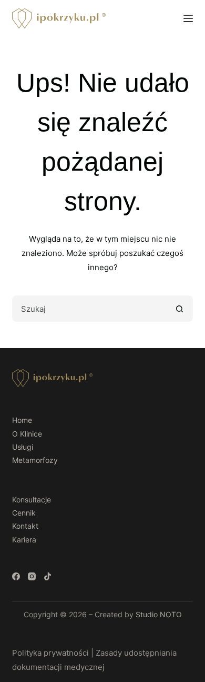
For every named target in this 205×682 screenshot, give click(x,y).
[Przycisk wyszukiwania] (180, 308)
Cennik (24, 512)
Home (22, 420)
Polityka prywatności (50, 653)
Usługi (22, 446)
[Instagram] (32, 576)
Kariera (24, 539)
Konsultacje (31, 499)
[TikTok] (48, 576)
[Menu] (188, 18)
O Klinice (27, 433)
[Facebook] (16, 576)
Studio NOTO (159, 614)
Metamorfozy (35, 460)
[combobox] (90, 308)
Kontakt (25, 525)
